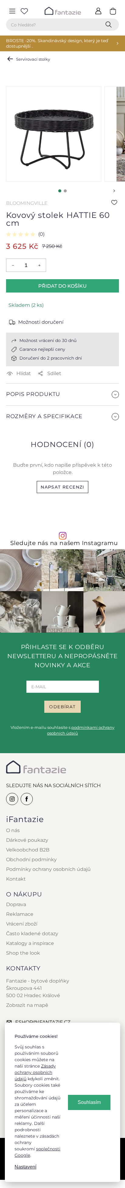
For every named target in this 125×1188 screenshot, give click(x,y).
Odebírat (62, 706)
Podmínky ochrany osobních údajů (48, 869)
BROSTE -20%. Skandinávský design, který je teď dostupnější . (57, 43)
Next (114, 191)
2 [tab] (65, 190)
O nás (13, 830)
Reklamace (19, 914)
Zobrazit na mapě (27, 1005)
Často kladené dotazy (32, 933)
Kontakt (16, 879)
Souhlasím (89, 1102)
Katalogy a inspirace (30, 943)
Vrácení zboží (21, 924)
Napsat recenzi (62, 487)
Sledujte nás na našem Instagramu (64, 543)
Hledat (110, 25)
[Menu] (12, 11)
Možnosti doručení (40, 322)
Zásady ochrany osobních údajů (35, 1072)
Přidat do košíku (62, 286)
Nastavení (25, 1166)
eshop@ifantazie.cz (42, 1022)
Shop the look (23, 953)
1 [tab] (59, 190)
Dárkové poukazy (27, 840)
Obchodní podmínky (31, 859)
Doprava (16, 904)
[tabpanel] (54, 134)
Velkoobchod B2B (27, 850)
